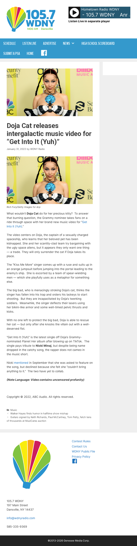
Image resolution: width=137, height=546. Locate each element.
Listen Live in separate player (89, 21)
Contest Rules (81, 441)
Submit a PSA (11, 53)
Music (13, 409)
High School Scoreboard (98, 43)
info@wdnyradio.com (21, 518)
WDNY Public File (83, 451)
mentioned (21, 362)
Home (30, 53)
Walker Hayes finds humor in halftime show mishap (39, 413)
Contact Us (79, 446)
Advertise (49, 43)
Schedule (9, 43)
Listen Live (29, 43)
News (66, 43)
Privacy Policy (81, 456)
